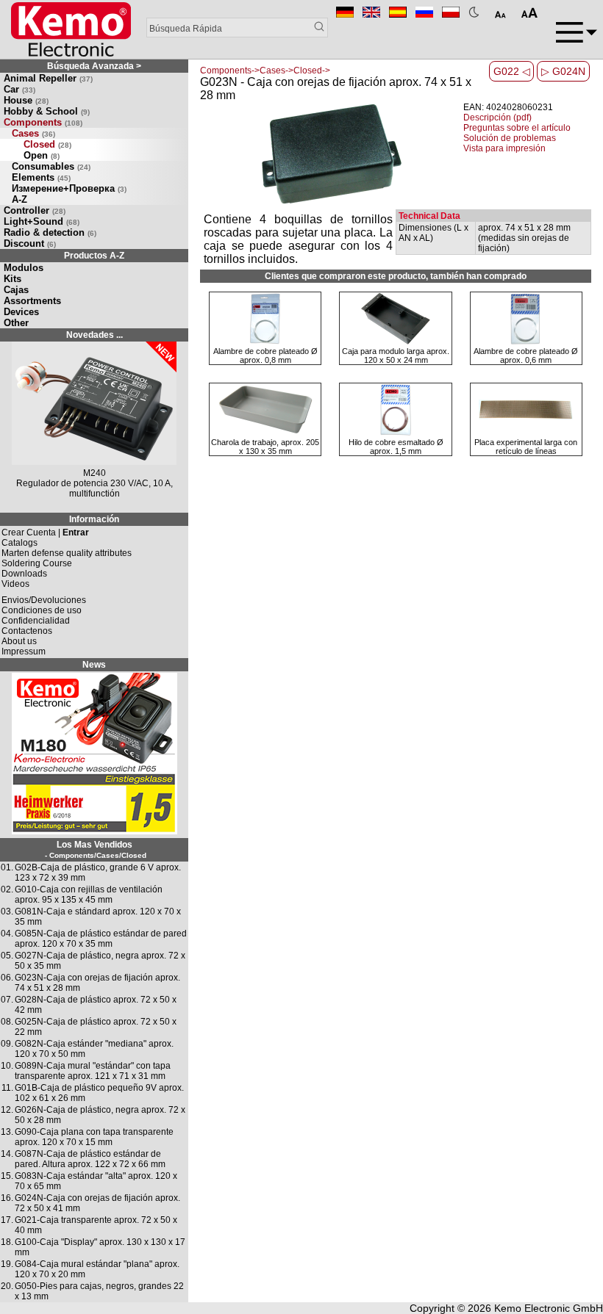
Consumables (51, 166)
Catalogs (19, 543)
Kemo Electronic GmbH (548, 1308)
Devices (21, 311)
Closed (47, 144)
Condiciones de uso (41, 610)
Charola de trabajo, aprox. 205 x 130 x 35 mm (265, 446)
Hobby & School (47, 111)
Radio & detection (50, 232)
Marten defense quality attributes (66, 553)
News (94, 665)
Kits (12, 278)
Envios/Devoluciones (43, 600)
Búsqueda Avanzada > (94, 66)
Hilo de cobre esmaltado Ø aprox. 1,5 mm (396, 446)
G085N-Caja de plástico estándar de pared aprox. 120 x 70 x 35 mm (101, 938)
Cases (33, 133)
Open (42, 155)
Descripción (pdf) (497, 117)
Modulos (23, 267)
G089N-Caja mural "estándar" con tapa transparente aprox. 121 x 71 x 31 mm (93, 1071)
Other (16, 322)
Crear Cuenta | (45, 532)
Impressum (23, 651)
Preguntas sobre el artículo (517, 128)
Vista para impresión (504, 148)
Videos (15, 584)
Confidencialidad (35, 621)
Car (19, 89)
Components (43, 122)
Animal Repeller (48, 78)
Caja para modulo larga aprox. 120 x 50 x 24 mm (395, 355)
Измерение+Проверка (69, 188)
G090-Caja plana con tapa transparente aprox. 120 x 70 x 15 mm (94, 1137)
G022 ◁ (511, 71)
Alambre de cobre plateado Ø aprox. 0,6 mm (526, 355)
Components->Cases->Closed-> (265, 70)
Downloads (24, 573)
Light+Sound (41, 221)
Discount (30, 243)
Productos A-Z (94, 255)
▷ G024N (563, 71)
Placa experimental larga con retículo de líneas (525, 446)
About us (19, 641)
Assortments (32, 300)
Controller (34, 210)
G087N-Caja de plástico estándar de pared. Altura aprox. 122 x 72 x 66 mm (90, 1159)
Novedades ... (94, 335)
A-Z (19, 199)
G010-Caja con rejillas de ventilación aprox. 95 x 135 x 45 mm (89, 894)
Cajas (16, 289)
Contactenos (26, 631)
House (26, 100)
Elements (41, 177)
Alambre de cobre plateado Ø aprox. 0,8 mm (265, 355)
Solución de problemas (509, 138)
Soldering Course (36, 563)
